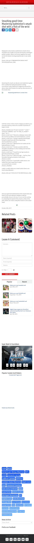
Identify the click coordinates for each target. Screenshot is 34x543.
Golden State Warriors (11, 482)
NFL (27, 471)
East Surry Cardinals (9, 489)
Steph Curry (26, 482)
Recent (24, 282)
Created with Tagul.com (15, 375)
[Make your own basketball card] (6, 303)
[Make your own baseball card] (6, 287)
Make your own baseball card (18, 285)
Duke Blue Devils (18, 499)
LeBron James (8, 478)
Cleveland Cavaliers (14, 485)
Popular (9, 282)
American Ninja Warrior (13, 471)
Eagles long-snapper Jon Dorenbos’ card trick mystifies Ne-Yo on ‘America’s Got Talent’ (20, 310)
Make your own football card (17, 293)
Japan (20, 489)
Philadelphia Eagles (7, 514)
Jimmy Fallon (5, 508)
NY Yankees (27, 505)
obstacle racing (14, 475)
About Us (26, 535)
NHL (3, 485)
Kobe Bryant (19, 505)
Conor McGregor (16, 502)
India (13, 505)
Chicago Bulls (6, 502)
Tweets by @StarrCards (8, 408)
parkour (19, 478)
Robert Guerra (17, 492)
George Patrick (6, 505)
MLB (9, 468)
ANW (4, 475)
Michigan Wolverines (10, 495)
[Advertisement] (17, 329)
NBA (4, 468)
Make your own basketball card (18, 301)
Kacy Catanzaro (26, 502)
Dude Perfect (6, 492)
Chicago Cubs (21, 511)
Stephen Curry (7, 499)
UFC (20, 495)
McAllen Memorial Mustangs (9, 511)
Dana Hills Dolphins (14, 508)
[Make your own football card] (6, 295)
